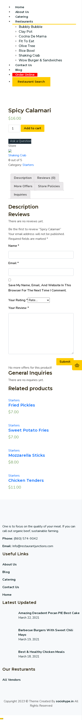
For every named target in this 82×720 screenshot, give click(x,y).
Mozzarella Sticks (26, 455)
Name (13, 246)
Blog (18, 70)
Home (19, 7)
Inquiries (20, 194)
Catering (21, 17)
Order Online (24, 74)
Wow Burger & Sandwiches (40, 60)
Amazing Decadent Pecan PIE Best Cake (49, 613)
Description (23, 178)
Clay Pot (25, 31)
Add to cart (32, 128)
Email (13, 263)
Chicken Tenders (26, 480)
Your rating (18, 300)
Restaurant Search (31, 81)
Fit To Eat (26, 41)
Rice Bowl (27, 51)
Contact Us (23, 65)
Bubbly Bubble (30, 27)
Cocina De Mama (33, 36)
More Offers (23, 186)
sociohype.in (65, 701)
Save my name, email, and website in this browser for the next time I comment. (39, 288)
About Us (22, 12)
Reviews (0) (46, 178)
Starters (28, 165)
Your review (18, 308)
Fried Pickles (21, 405)
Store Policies (49, 186)
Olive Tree (27, 46)
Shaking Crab (29, 55)
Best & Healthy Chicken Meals (41, 652)
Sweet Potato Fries (28, 430)
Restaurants (24, 21)
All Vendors (11, 680)
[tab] (23, 178)
